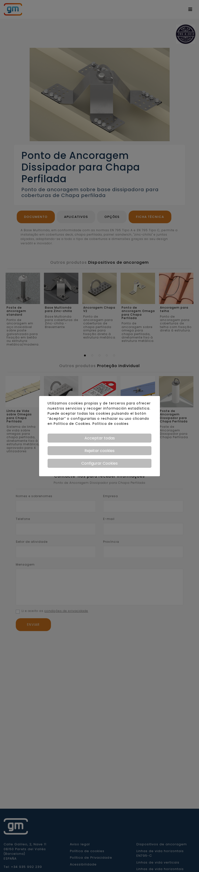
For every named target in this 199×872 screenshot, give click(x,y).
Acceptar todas (99, 438)
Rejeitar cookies (99, 450)
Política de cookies (110, 423)
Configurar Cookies (99, 463)
